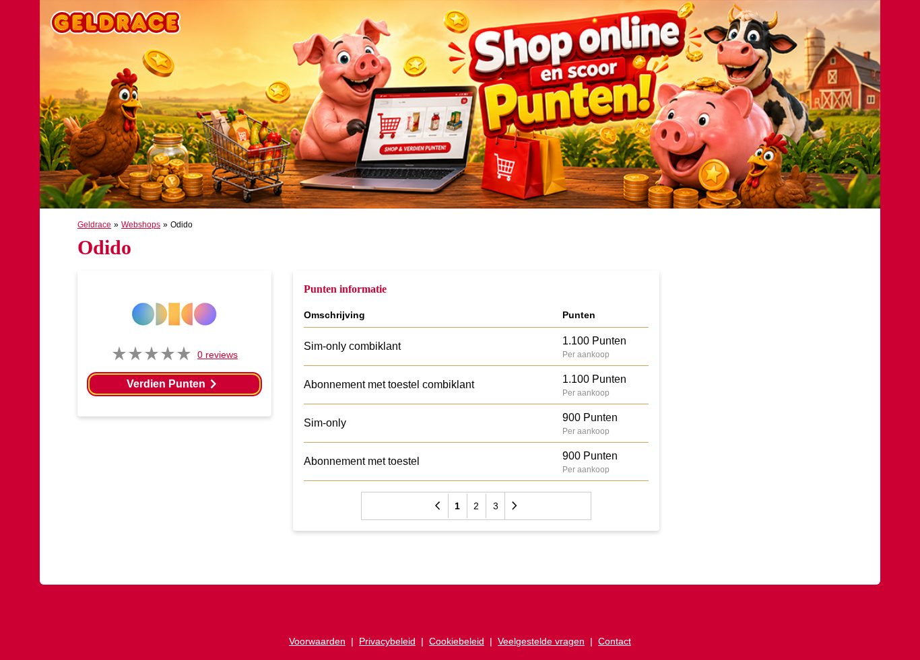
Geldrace (94, 224)
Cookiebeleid (456, 641)
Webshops (140, 224)
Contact (614, 641)
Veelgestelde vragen (541, 641)
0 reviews (217, 354)
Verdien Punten (174, 384)
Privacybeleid (387, 641)
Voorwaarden (317, 641)
